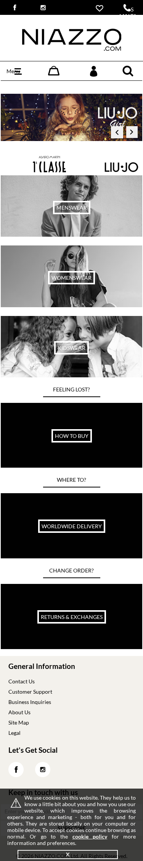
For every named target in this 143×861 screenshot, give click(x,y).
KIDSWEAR (71, 348)
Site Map (18, 722)
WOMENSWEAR (71, 277)
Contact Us (21, 681)
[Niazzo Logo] (71, 48)
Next (132, 133)
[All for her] (71, 305)
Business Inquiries (29, 702)
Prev (117, 133)
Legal (14, 733)
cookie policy (90, 836)
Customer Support (30, 691)
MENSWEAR (71, 207)
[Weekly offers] (71, 234)
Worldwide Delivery (72, 526)
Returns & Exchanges (72, 617)
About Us (19, 712)
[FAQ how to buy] (71, 465)
